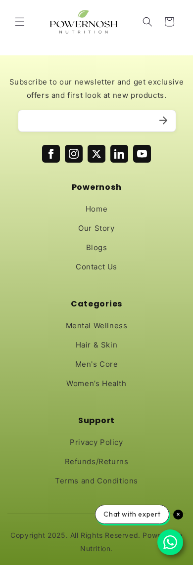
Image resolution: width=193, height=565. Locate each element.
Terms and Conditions (96, 480)
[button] (20, 22)
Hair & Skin (97, 344)
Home (96, 209)
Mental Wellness (97, 325)
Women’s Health (96, 383)
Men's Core (96, 364)
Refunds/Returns (97, 461)
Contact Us (96, 266)
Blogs (96, 247)
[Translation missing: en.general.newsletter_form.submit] (163, 120)
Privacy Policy (96, 442)
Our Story (96, 228)
